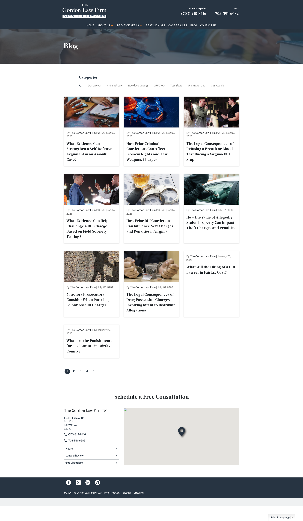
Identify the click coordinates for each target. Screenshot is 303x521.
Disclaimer (139, 492)
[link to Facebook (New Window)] (68, 482)
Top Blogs (176, 85)
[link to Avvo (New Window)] (97, 482)
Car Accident (219, 85)
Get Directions (74, 462)
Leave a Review (74, 455)
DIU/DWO (159, 85)
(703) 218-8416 (77, 434)
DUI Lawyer (95, 85)
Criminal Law (115, 85)
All (81, 85)
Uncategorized (197, 85)
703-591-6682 (76, 440)
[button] (112, 25)
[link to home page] (84, 10)
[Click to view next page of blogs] (94, 371)
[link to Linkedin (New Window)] (87, 482)
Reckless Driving (138, 85)
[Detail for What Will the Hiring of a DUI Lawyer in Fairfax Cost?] (211, 284)
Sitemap (127, 492)
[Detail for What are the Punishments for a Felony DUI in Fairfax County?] (91, 341)
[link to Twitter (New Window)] (78, 482)
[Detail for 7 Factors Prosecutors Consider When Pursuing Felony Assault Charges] (91, 284)
